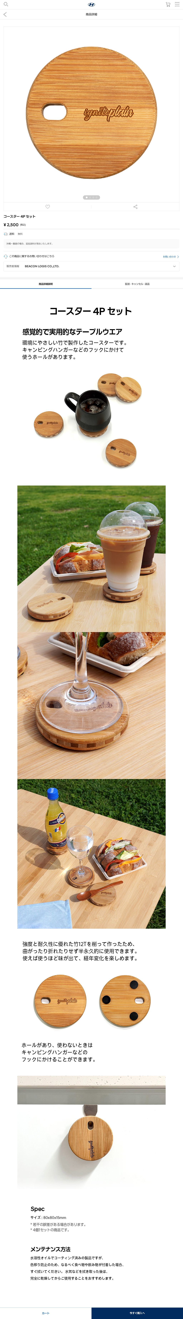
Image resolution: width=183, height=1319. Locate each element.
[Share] (135, 206)
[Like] (48, 206)
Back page (5, 14)
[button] (87, 197)
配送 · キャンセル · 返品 (137, 284)
